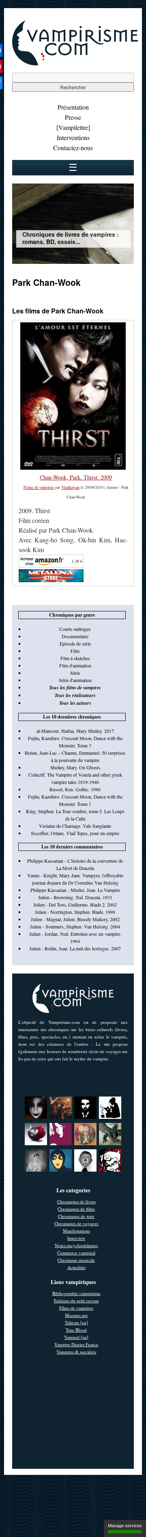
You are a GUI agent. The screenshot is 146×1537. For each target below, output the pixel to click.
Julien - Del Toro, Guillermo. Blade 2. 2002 (75, 904)
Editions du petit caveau (76, 1300)
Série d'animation (75, 680)
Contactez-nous (73, 147)
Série (75, 672)
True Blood (76, 1330)
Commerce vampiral (76, 1253)
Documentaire (75, 636)
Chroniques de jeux (76, 1216)
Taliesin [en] (76, 1322)
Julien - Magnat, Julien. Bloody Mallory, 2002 (75, 919)
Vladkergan (70, 487)
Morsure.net (76, 1315)
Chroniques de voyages (76, 1223)
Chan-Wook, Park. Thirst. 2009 (76, 477)
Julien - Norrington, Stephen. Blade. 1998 (75, 912)
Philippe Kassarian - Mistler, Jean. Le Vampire (75, 890)
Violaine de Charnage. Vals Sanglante (75, 825)
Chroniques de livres (76, 1201)
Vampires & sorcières (76, 1352)
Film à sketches (75, 658)
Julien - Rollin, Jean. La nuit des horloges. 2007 (75, 948)
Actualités (76, 1267)
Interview (76, 1238)
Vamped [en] (76, 1337)
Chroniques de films (76, 1209)
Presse (73, 117)
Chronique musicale (76, 1260)
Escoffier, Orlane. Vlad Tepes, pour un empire (75, 833)
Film (75, 651)
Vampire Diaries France (76, 1344)
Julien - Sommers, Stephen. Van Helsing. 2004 (75, 926)
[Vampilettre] (73, 127)
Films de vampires (39, 487)
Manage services (125, 1525)
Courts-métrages (75, 629)
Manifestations (76, 1231)
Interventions (73, 137)
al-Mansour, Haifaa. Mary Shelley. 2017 (75, 730)
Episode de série (75, 643)
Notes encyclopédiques (76, 1245)
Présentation (73, 107)
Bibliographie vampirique (76, 1293)
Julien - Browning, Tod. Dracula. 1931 (75, 897)
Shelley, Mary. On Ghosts (75, 767)
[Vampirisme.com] (75, 63)
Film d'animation (75, 665)
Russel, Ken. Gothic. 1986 (75, 789)
